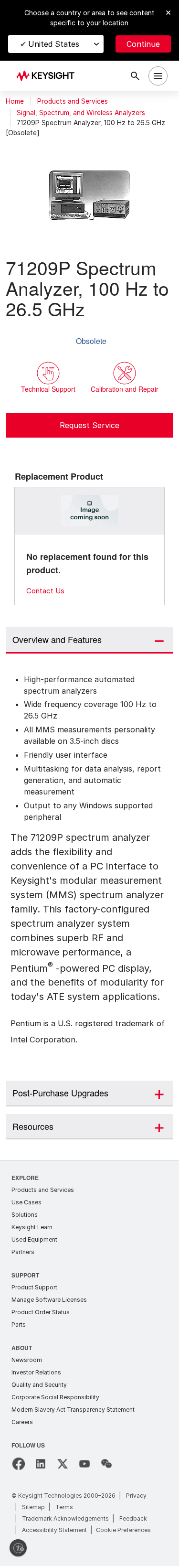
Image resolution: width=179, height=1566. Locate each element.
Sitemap (33, 1507)
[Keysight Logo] (48, 76)
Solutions (24, 1214)
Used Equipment (34, 1239)
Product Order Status (40, 1312)
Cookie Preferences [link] (123, 1530)
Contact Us (45, 590)
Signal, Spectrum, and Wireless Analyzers (81, 113)
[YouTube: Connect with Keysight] (84, 1464)
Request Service (89, 425)
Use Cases (26, 1202)
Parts (18, 1324)
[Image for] (90, 511)
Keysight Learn (32, 1227)
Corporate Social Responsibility (55, 1397)
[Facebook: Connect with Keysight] (18, 1464)
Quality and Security (39, 1384)
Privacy (136, 1495)
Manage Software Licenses (49, 1299)
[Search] (135, 76)
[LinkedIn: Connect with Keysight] (40, 1464)
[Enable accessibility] (18, 1547)
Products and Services (72, 101)
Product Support (34, 1287)
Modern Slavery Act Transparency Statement (73, 1409)
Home (15, 101)
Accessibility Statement (54, 1530)
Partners (22, 1251)
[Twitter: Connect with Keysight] (62, 1464)
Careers (22, 1422)
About (22, 1347)
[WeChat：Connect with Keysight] (106, 1464)
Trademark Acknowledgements (65, 1518)
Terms (64, 1507)
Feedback (133, 1518)
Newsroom (26, 1359)
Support (25, 1274)
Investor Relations (36, 1372)
